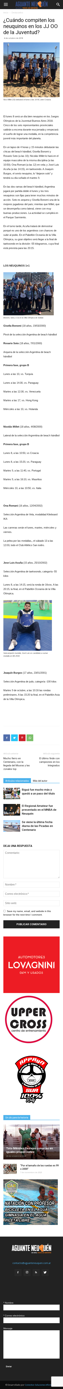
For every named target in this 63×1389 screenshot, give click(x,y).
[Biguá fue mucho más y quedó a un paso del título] (11, 793)
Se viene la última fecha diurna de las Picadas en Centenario (37, 825)
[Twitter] (45, 1272)
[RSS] (36, 1272)
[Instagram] (27, 1272)
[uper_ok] (28, 1043)
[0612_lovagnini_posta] (31, 992)
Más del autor (40, 780)
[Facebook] (18, 1272)
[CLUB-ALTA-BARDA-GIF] (30, 1224)
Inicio (5, 12)
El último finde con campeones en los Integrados (49, 762)
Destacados (17, 12)
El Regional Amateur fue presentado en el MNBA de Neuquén (39, 809)
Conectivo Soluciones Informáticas (41, 1384)
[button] (58, 4)
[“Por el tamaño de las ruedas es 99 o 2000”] (10, 1169)
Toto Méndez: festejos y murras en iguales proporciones (29, 1150)
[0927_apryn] (31, 1106)
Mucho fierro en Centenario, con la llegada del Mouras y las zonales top (16, 764)
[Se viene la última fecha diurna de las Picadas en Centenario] (11, 826)
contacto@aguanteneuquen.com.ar (31, 1263)
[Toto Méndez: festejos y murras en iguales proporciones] (31, 1142)
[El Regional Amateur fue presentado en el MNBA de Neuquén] (11, 810)
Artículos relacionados (17, 780)
